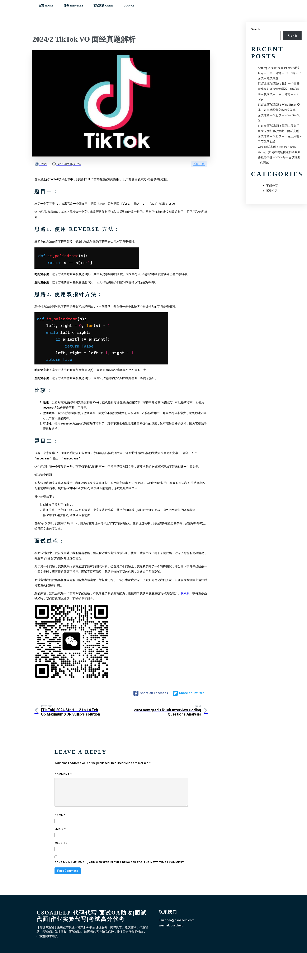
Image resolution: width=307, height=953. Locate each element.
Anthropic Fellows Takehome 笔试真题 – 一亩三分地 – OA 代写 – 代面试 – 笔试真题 (279, 73)
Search (255, 29)
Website (61, 842)
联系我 (185, 593)
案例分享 (272, 185)
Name (60, 814)
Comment (63, 774)
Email (60, 828)
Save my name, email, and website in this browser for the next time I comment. (120, 862)
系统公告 (199, 164)
